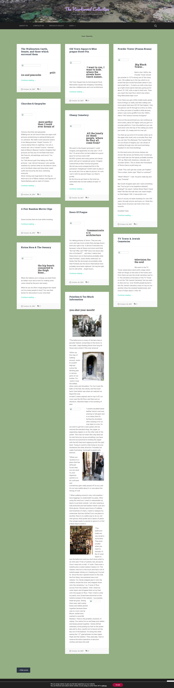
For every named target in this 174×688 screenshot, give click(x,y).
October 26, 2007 (29, 89)
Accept (118, 685)
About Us (23, 26)
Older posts (24, 670)
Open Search (155, 25)
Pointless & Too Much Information (81, 298)
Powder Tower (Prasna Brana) (134, 48)
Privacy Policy (56, 26)
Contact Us (38, 26)
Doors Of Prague (78, 212)
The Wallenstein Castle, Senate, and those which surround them (35, 51)
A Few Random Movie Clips (36, 208)
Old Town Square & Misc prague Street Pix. (83, 50)
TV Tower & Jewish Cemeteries (129, 240)
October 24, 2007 (77, 651)
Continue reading (32, 80)
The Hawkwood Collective (87, 9)
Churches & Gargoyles (33, 103)
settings (104, 686)
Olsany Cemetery (79, 115)
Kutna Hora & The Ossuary (36, 247)
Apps (71, 26)
